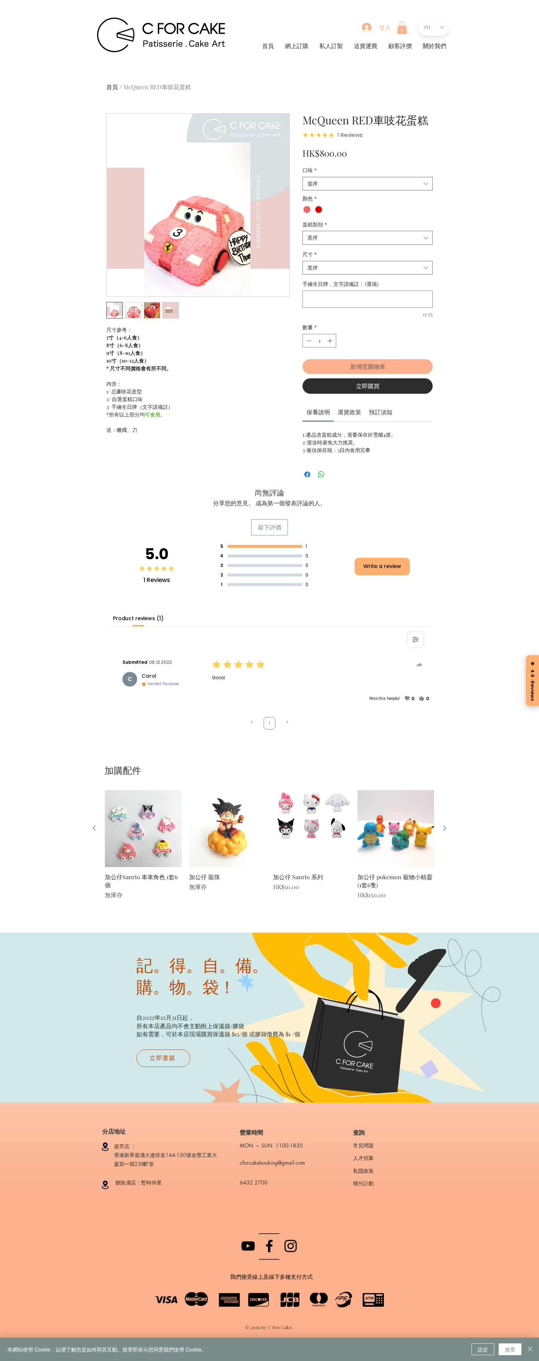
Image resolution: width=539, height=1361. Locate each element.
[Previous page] (252, 723)
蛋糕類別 (314, 224)
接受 (510, 1349)
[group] (269, 848)
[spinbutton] (319, 340)
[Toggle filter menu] (415, 639)
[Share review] (419, 665)
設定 (483, 1349)
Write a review (382, 566)
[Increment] (330, 340)
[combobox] (367, 184)
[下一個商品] (444, 828)
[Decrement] (308, 340)
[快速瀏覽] (143, 828)
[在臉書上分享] (307, 474)
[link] (318, 412)
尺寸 (309, 254)
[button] (402, 27)
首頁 (112, 87)
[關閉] (530, 1349)
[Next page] (287, 723)
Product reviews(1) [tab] (138, 618)
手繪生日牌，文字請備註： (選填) (340, 283)
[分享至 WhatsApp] (321, 474)
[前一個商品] (94, 828)
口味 (309, 170)
